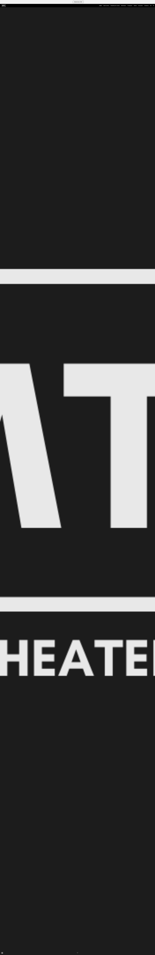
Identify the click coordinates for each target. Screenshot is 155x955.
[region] (77, 2)
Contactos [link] (146, 5)
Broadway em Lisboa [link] (115, 5)
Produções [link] (130, 5)
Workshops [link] (123, 5)
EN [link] (150, 5)
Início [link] (100, 5)
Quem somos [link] (106, 5)
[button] (153, 5)
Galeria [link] (135, 5)
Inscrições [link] (140, 5)
